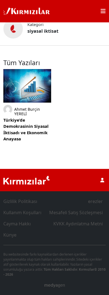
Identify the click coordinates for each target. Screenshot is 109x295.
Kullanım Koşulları (22, 212)
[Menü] (103, 11)
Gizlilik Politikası (20, 201)
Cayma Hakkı (17, 224)
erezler (95, 201)
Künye (9, 235)
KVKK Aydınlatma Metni (78, 224)
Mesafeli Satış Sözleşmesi (76, 212)
